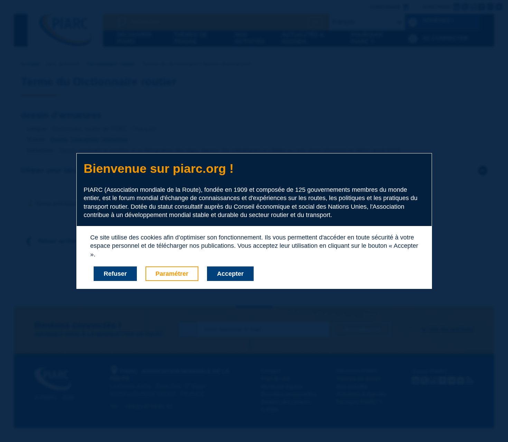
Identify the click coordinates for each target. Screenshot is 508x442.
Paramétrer (172, 273)
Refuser (115, 273)
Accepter (230, 273)
